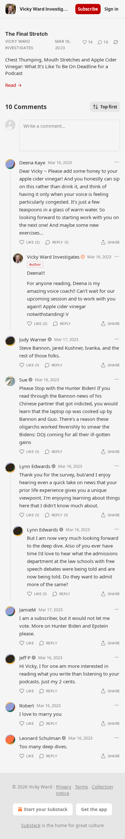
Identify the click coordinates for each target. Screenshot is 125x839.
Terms (81, 787)
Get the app (94, 809)
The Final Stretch (26, 34)
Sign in (111, 9)
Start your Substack (46, 809)
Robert (26, 705)
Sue (23, 379)
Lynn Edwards (34, 466)
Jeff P (24, 657)
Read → (13, 85)
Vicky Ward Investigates (19, 44)
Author (35, 264)
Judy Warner (32, 339)
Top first (108, 107)
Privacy (63, 787)
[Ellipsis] (117, 162)
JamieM (27, 609)
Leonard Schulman (40, 738)
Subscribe (88, 9)
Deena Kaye (32, 162)
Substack (30, 825)
